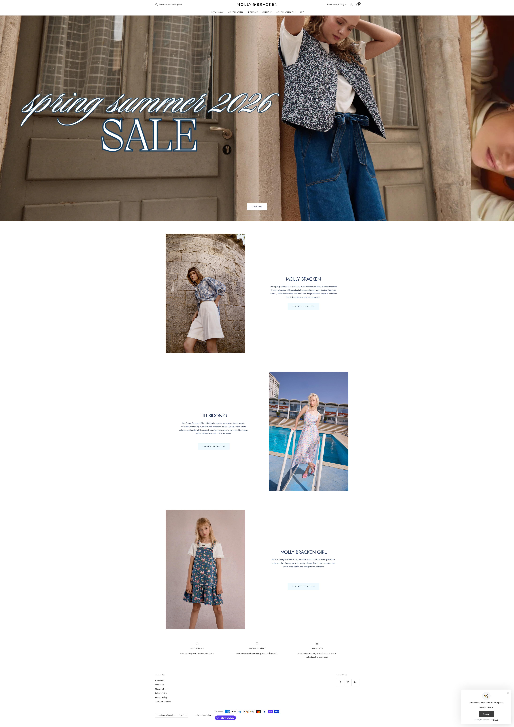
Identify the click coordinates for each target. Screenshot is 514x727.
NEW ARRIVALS (217, 12)
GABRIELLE (267, 12)
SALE (302, 12)
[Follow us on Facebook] (340, 682)
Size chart (159, 684)
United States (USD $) (335, 4)
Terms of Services (163, 701)
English (181, 715)
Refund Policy (161, 693)
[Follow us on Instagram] (347, 682)
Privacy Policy (161, 697)
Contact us (159, 680)
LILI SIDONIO (252, 12)
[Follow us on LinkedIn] (355, 682)
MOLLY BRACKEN (235, 12)
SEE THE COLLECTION (303, 306)
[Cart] (357, 4)
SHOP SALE (257, 207)
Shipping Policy (161, 688)
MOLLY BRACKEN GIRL (285, 12)
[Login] (351, 4)
